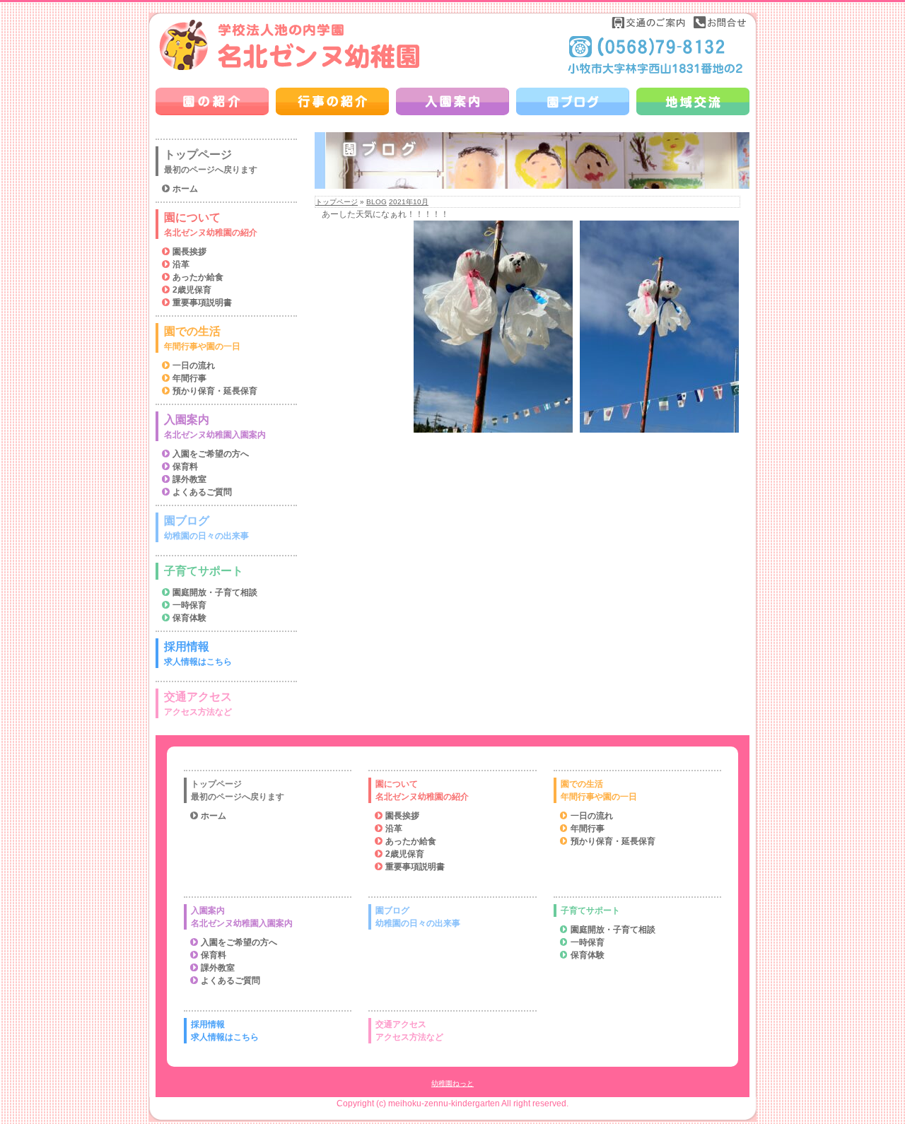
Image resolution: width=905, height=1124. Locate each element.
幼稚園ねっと (452, 1083)
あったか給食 (198, 277)
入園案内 (215, 427)
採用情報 (198, 653)
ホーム (185, 189)
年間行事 (189, 378)
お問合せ (720, 22)
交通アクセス (198, 704)
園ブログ (206, 528)
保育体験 (189, 618)
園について (210, 224)
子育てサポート (203, 571)
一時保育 (189, 605)
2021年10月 (408, 202)
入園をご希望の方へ (211, 454)
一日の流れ (194, 365)
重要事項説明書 (202, 303)
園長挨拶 (189, 252)
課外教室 (189, 479)
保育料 (185, 467)
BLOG (376, 202)
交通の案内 (649, 22)
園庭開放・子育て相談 (215, 592)
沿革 (181, 264)
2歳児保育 (192, 290)
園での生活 (202, 338)
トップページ (336, 202)
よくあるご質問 (202, 492)
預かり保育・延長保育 (215, 391)
